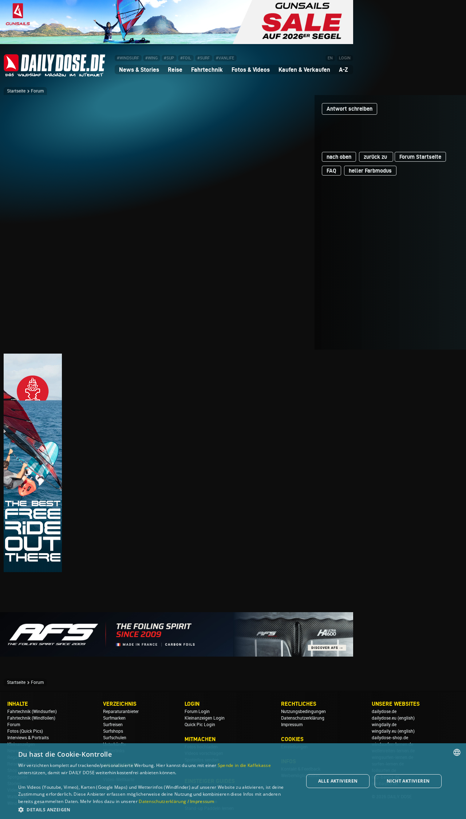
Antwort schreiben (349, 109)
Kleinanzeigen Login (205, 718)
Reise (175, 69)
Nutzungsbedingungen (303, 711)
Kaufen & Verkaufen (304, 69)
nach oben (339, 157)
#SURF (203, 58)
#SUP (169, 58)
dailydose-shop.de (390, 737)
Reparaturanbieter (121, 711)
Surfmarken (114, 718)
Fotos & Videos (251, 69)
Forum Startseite (420, 157)
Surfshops (113, 731)
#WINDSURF (128, 58)
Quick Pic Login (200, 724)
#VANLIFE (225, 58)
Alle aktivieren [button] (338, 781)
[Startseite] (55, 73)
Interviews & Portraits (28, 737)
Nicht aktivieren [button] (408, 781)
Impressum (292, 724)
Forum (37, 91)
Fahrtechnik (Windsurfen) (32, 711)
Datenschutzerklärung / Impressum (176, 801)
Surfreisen (113, 724)
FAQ (331, 171)
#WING (151, 58)
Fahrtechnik (207, 69)
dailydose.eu (384, 718)
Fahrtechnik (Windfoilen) (31, 718)
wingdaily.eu (384, 731)
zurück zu (376, 157)
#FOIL (185, 58)
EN (330, 58)
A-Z (343, 69)
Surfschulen (114, 737)
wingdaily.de (384, 724)
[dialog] (233, 781)
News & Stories (139, 69)
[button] (156, 809)
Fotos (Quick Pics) (25, 731)
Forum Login (197, 711)
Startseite (16, 91)
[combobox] (457, 752)
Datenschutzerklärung (302, 718)
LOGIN (345, 58)
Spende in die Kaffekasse (244, 765)
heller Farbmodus (370, 171)
